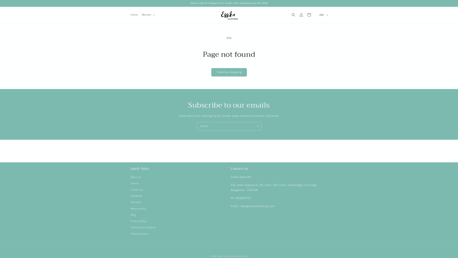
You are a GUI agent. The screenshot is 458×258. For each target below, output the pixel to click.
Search (135, 183)
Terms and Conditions (143, 227)
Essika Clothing (223, 256)
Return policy (138, 208)
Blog (133, 215)
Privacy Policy (139, 221)
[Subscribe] (257, 126)
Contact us (137, 189)
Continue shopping (229, 72)
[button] (148, 15)
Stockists (136, 202)
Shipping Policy (139, 233)
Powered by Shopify (239, 256)
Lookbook (136, 196)
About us (136, 177)
